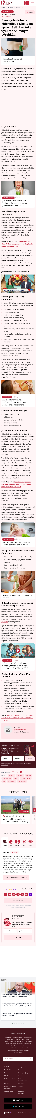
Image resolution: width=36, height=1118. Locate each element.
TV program (10, 1039)
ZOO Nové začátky (18, 1041)
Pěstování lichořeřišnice (12, 1048)
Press (19, 1070)
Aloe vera (25, 1046)
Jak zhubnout (8, 1037)
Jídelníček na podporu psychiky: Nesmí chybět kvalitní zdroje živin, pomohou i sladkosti (16, 484)
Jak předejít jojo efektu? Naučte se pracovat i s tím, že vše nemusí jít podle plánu (17, 244)
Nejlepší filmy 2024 (17, 1037)
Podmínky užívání (9, 1079)
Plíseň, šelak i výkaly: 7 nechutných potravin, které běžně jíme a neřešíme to (14, 402)
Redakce (20, 1087)
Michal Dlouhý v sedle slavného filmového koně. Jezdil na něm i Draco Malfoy (15, 819)
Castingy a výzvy (23, 1073)
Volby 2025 (20, 1043)
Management (22, 1067)
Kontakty (21, 1076)
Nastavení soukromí (21, 1092)
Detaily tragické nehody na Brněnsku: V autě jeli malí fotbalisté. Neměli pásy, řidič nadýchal (17, 1005)
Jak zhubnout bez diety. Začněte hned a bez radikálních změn (16, 543)
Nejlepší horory (28, 1037)
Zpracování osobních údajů (22, 1080)
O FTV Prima (8, 1067)
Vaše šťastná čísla (27, 889)
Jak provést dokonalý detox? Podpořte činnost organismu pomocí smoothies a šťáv (14, 203)
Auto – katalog (28, 1041)
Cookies (6, 1084)
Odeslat (29, 759)
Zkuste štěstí (18, 901)
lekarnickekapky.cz (13, 715)
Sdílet (29, 12)
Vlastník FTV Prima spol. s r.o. (10, 1087)
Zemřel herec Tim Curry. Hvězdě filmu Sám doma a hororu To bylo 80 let (17, 1014)
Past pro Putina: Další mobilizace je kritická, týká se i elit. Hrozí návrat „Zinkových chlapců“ (17, 995)
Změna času (17, 1039)
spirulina (4, 622)
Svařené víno (27, 1043)
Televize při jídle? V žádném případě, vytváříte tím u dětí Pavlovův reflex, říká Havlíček (15, 665)
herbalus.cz (14, 718)
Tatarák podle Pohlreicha (15, 1046)
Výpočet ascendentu (25, 1048)
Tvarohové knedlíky (12, 1050)
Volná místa (7, 1070)
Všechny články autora (21, 732)
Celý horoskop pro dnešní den (16, 878)
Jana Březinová (6, 16)
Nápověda (21, 1084)
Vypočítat (18, 937)
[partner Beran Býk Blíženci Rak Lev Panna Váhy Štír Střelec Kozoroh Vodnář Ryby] (25, 931)
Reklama (7, 1073)
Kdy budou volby (8, 1041)
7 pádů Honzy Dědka (10, 1043)
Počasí (27, 1039)
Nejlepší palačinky (24, 1050)
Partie (23, 1039)
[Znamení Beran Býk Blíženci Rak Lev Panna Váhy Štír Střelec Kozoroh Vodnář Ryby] (18, 758)
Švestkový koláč (18, 1052)
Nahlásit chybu (8, 1091)
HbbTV (6, 1076)
